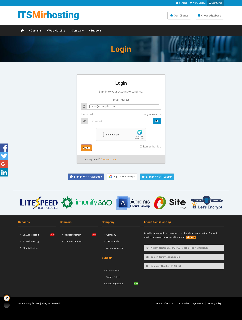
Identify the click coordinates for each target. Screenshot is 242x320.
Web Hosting (56, 30)
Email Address (121, 99)
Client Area (216, 2)
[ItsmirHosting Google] (4, 164)
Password (87, 114)
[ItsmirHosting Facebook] (4, 148)
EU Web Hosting (31, 241)
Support (96, 30)
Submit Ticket (113, 276)
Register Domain (73, 234)
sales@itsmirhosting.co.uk (165, 256)
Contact (183, 2)
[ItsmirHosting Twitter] (4, 156)
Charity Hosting (30, 247)
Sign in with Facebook (87, 176)
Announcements (114, 247)
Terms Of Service (164, 303)
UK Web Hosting (31, 234)
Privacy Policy (214, 303)
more (192, 237)
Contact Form (113, 270)
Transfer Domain (73, 241)
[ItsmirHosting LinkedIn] (4, 172)
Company (78, 30)
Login (86, 147)
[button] (122, 176)
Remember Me (152, 146)
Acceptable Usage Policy (190, 303)
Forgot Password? (152, 114)
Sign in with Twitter (159, 176)
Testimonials (112, 241)
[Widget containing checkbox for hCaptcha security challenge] (121, 134)
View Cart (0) (199, 2)
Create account (109, 159)
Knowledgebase (211, 15)
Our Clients (181, 15)
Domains (36, 30)
